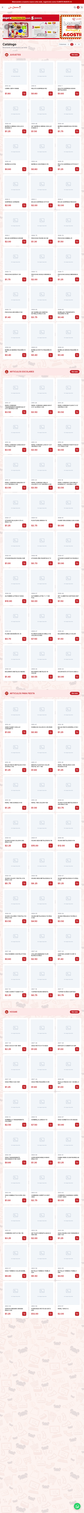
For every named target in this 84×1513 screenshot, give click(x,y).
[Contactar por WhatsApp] (77, 1506)
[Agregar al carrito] (24, 93)
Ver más (75, 55)
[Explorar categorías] (3, 7)
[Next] (77, 26)
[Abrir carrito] (81, 7)
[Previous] (7, 26)
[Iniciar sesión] (78, 7)
